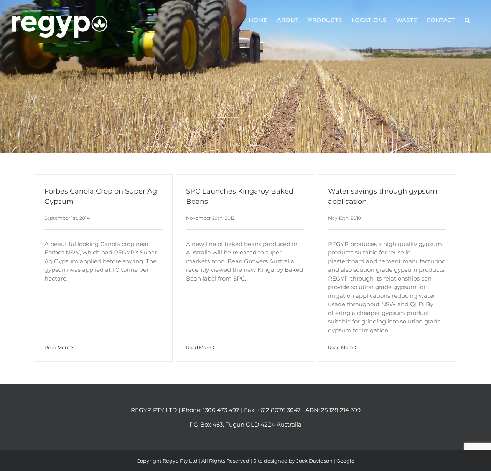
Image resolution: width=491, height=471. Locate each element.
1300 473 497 (221, 410)
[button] (467, 20)
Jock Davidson (314, 461)
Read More (56, 347)
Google (345, 461)
